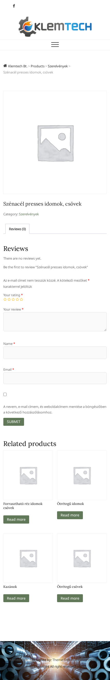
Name (9, 343)
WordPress (86, 659)
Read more (16, 519)
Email (8, 369)
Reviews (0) (17, 229)
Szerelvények (29, 214)
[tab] (17, 229)
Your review (13, 309)
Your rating (13, 295)
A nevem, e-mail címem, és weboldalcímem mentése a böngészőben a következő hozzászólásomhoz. (54, 409)
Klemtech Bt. (19, 659)
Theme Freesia (63, 659)
